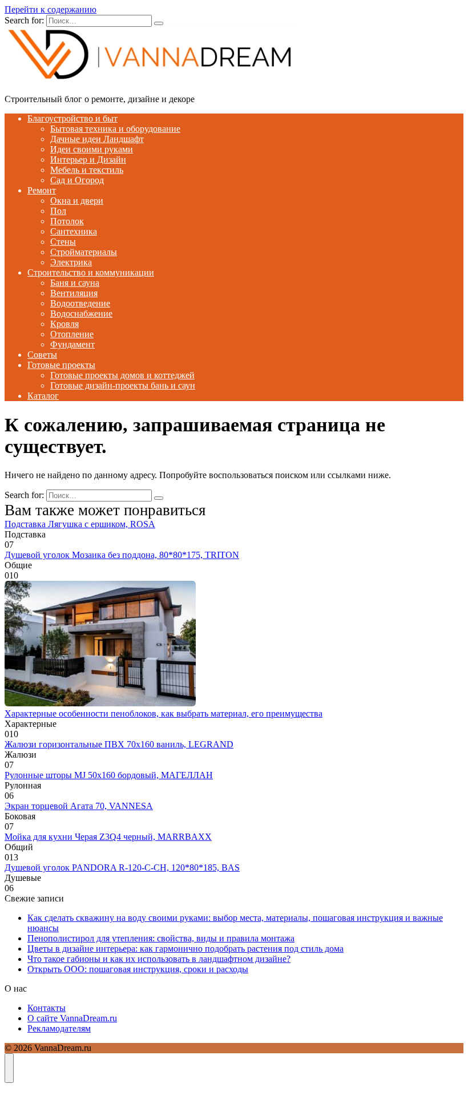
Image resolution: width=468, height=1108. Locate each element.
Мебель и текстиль (86, 170)
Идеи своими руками (91, 149)
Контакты (46, 1008)
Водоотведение (80, 303)
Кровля (64, 324)
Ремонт (41, 190)
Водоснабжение (81, 313)
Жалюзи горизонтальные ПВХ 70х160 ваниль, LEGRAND (119, 744)
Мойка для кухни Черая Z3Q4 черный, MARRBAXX (108, 837)
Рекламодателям (59, 1028)
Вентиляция (74, 293)
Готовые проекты (61, 365)
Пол (58, 211)
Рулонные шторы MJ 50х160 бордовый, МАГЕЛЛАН (109, 775)
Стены (63, 241)
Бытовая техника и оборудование (115, 129)
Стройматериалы (83, 252)
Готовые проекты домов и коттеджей (122, 375)
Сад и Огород (77, 180)
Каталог (43, 396)
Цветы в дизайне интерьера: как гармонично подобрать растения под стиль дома (185, 948)
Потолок (67, 221)
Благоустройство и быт (72, 118)
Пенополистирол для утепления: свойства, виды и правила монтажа (160, 938)
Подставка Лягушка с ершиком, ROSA (80, 524)
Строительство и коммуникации (90, 272)
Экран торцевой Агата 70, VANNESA (79, 806)
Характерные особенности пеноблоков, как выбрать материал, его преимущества (163, 713)
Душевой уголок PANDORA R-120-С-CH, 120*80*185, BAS (122, 867)
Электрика (71, 262)
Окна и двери (76, 200)
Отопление (72, 334)
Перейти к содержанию (50, 9)
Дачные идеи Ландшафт (97, 139)
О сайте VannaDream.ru (72, 1018)
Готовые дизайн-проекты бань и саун (122, 385)
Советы (42, 354)
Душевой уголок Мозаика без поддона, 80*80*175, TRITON (122, 555)
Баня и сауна (74, 283)
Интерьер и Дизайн (88, 159)
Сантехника (73, 231)
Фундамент (72, 344)
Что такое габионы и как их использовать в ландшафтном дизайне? (159, 959)
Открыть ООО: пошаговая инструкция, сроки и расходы (137, 969)
